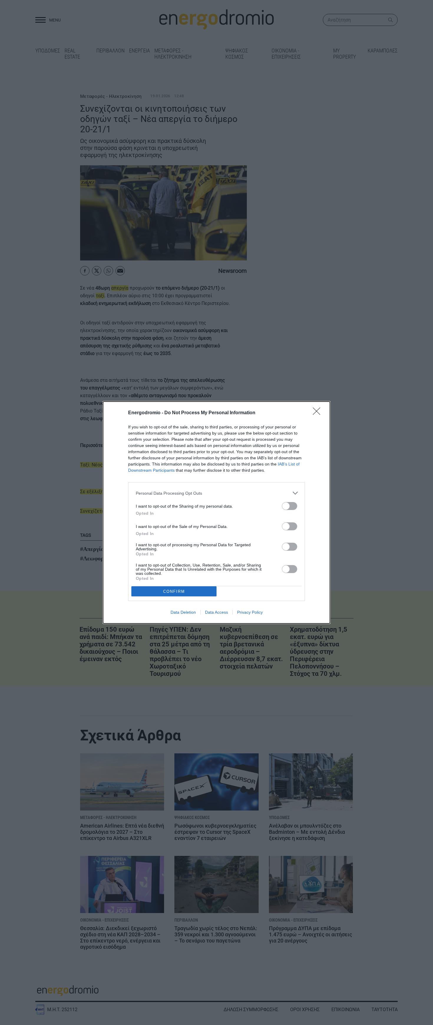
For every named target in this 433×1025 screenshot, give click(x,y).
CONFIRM (174, 591)
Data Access (216, 612)
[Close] (318, 413)
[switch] (289, 506)
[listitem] (216, 493)
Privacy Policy (250, 612)
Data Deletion (183, 612)
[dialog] (216, 512)
